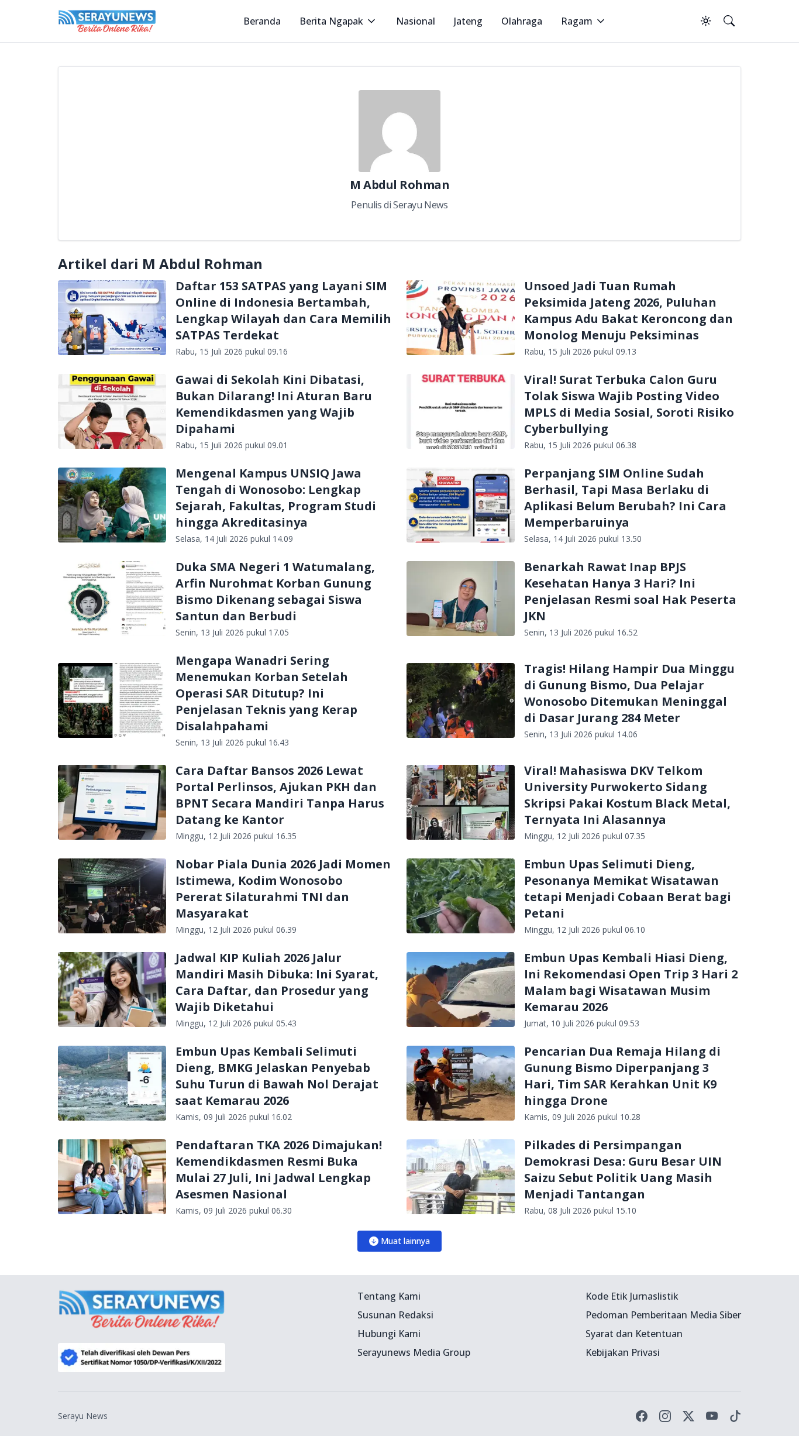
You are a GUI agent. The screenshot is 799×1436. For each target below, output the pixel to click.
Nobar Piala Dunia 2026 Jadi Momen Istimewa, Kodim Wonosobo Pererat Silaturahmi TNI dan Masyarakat (283, 888)
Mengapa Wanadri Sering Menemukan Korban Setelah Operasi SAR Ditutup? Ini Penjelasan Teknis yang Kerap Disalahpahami (266, 693)
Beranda (262, 21)
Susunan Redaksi (395, 1314)
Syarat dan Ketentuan (634, 1333)
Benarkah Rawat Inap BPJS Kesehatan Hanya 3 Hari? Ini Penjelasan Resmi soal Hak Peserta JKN (630, 591)
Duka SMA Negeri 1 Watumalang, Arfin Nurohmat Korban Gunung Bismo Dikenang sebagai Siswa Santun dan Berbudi (275, 591)
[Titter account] (688, 1416)
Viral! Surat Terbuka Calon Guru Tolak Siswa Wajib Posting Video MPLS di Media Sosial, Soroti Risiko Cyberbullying (629, 404)
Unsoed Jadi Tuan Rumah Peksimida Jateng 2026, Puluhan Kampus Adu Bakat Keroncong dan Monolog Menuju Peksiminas (628, 310)
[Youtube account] (712, 1416)
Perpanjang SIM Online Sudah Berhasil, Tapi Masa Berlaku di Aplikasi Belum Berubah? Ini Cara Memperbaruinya (625, 497)
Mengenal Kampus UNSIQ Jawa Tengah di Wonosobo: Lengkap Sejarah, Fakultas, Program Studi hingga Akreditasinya (275, 497)
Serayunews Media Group (413, 1352)
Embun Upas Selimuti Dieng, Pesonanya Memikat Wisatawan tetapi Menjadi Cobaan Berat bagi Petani (627, 888)
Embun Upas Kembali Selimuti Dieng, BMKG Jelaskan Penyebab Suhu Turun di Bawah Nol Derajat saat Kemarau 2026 (276, 1075)
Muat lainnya (405, 1240)
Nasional (415, 21)
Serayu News (83, 1415)
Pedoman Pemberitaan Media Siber (663, 1314)
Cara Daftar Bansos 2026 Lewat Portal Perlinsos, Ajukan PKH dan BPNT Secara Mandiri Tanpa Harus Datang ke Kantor (279, 794)
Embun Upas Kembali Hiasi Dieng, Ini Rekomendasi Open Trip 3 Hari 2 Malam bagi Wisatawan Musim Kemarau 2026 (631, 982)
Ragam (577, 21)
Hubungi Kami (389, 1333)
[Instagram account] (665, 1416)
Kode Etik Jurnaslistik (632, 1296)
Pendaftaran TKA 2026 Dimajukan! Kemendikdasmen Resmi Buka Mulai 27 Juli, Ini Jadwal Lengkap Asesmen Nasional (278, 1169)
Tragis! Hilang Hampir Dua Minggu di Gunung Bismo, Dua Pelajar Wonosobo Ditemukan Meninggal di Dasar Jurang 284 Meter (629, 693)
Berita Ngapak (331, 21)
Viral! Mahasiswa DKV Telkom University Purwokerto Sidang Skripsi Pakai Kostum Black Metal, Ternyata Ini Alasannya (627, 794)
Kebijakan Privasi (623, 1352)
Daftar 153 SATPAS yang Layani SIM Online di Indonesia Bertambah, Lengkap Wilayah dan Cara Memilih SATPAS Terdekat (283, 310)
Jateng (468, 21)
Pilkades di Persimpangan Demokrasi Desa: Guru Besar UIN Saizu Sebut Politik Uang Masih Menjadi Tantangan (623, 1169)
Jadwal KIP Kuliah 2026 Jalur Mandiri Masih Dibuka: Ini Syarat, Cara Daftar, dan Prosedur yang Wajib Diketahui (276, 982)
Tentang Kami (389, 1296)
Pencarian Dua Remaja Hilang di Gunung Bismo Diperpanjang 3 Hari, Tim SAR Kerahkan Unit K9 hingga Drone (622, 1075)
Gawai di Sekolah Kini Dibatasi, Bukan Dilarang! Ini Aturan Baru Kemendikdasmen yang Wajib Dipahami (273, 404)
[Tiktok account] (735, 1416)
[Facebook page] (642, 1416)
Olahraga (521, 21)
